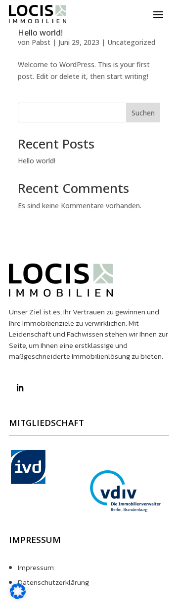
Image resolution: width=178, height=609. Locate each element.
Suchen (143, 112)
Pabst (41, 42)
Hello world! (40, 32)
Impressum (36, 567)
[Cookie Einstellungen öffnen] (18, 596)
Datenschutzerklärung (53, 582)
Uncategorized (131, 42)
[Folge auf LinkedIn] (20, 388)
